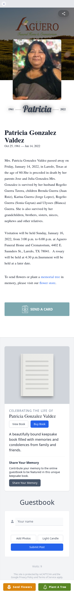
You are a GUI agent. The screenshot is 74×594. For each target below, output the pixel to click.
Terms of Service (47, 577)
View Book (18, 424)
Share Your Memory (24, 483)
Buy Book (39, 424)
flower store (47, 282)
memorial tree (50, 276)
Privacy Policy (26, 577)
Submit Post (37, 547)
